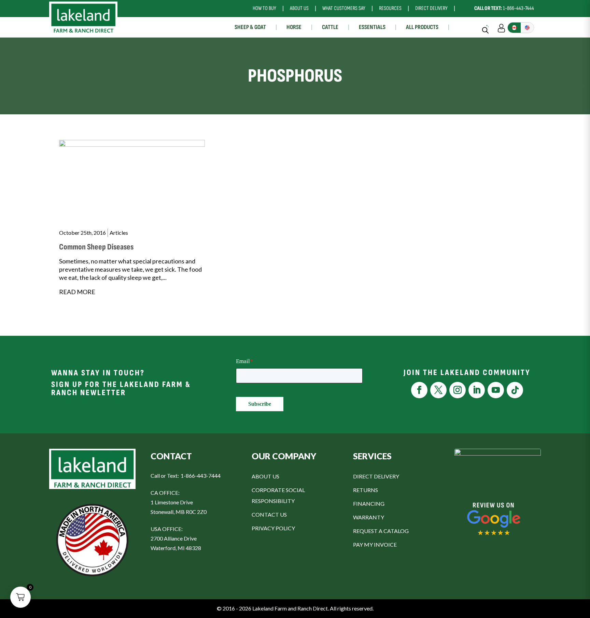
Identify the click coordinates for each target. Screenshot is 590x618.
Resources (390, 8)
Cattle (330, 27)
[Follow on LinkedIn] (476, 390)
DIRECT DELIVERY (376, 476)
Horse (293, 27)
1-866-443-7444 (504, 8)
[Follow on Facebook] (419, 390)
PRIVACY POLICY (273, 528)
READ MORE (77, 292)
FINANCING (368, 503)
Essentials (372, 27)
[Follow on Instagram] (457, 390)
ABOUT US (265, 476)
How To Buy (264, 8)
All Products (422, 27)
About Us (299, 8)
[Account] (501, 27)
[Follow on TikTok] (515, 390)
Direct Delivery (431, 8)
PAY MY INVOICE (375, 544)
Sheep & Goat (250, 27)
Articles (119, 232)
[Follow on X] (438, 390)
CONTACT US (269, 514)
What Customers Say (343, 8)
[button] (20, 597)
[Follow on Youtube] (496, 390)
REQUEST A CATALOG (381, 531)
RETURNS (365, 490)
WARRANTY (368, 517)
